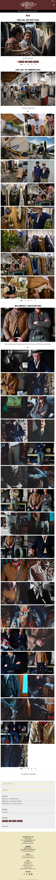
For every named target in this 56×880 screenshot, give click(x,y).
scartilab (35, 61)
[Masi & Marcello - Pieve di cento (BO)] (28, 325)
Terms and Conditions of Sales (28, 868)
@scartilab (5, 826)
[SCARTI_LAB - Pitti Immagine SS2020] (28, 89)
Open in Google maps (28, 843)
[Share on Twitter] (28, 64)
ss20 (26, 61)
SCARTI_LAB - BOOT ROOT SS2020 (28, 20)
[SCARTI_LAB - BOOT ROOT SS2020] (28, 39)
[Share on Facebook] (25, 64)
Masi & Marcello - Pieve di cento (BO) (28, 306)
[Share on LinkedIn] (32, 64)
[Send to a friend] (35, 64)
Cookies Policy (28, 867)
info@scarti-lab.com (28, 857)
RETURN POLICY (28, 864)
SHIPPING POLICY (28, 862)
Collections (27, 812)
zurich (30, 61)
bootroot (21, 61)
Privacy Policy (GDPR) (28, 865)
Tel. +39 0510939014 (28, 856)
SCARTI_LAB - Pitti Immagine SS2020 (28, 70)
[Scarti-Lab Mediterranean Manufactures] (28, 8)
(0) (54, 1)
